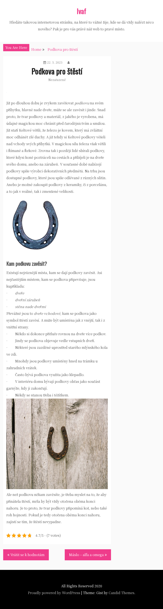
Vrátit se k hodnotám (27, 554)
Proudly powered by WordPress (54, 592)
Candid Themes (121, 592)
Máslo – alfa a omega (86, 554)
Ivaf (81, 11)
